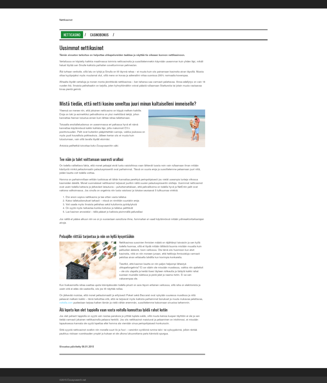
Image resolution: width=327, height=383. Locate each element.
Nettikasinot (65, 20)
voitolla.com (66, 302)
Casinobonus (99, 34)
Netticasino (72, 34)
